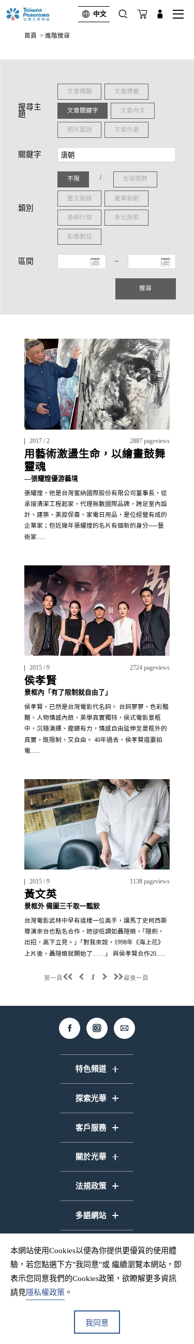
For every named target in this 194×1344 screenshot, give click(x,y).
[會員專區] (160, 14)
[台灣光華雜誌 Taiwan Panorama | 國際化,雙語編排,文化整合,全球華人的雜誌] (37, 14)
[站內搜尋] (123, 14)
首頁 (30, 36)
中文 (100, 14)
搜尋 (145, 288)
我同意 (97, 1323)
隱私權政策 (45, 1292)
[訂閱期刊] (142, 14)
